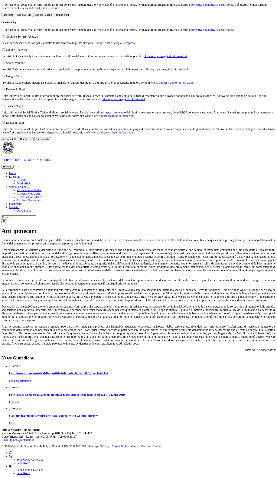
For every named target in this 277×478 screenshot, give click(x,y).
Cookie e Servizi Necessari (22, 36)
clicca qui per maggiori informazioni (165, 56)
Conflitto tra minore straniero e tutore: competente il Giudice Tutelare (53, 415)
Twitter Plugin (14, 106)
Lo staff (21, 180)
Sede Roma (23, 463)
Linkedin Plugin (15, 122)
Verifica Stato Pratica (29, 190)
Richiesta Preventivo (29, 200)
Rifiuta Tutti (62, 14)
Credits (156, 446)
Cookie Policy (120, 446)
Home (12, 173)
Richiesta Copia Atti (29, 193)
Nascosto (8, 14)
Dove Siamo (24, 210)
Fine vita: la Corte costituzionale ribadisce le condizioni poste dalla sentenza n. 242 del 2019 (67, 394)
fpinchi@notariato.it (22, 440)
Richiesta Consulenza (29, 197)
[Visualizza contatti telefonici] (10, 456)
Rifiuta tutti (26, 139)
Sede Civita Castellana (30, 459)
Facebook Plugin (16, 89)
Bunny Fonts (102, 43)
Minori (13, 423)
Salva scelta (42, 139)
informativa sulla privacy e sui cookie (211, 4)
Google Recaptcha (124, 43)
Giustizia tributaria (20, 380)
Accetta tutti (9, 139)
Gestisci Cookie (43, 14)
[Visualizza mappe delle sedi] (10, 466)
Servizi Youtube (15, 63)
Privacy (104, 446)
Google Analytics (16, 49)
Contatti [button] (14, 207)
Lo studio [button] (15, 176)
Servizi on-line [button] (18, 186)
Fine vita (14, 402)
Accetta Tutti (24, 14)
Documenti (15, 203)
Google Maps (14, 76)
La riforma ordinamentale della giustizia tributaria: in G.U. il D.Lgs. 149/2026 (58, 373)
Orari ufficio (24, 183)
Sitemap (93, 446)
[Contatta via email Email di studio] (10, 452)
